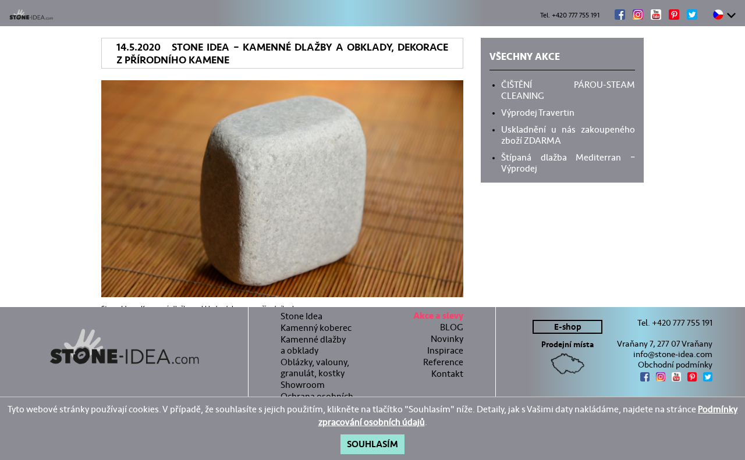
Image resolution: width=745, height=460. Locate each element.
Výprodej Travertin (537, 111)
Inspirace (445, 350)
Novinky (447, 338)
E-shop (567, 327)
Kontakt (447, 373)
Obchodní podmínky (675, 365)
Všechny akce (524, 58)
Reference (443, 362)
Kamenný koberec (316, 327)
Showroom (303, 384)
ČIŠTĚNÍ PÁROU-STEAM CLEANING (568, 89)
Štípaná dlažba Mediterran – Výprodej (568, 162)
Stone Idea (301, 316)
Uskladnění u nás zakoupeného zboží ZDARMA (568, 134)
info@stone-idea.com (672, 354)
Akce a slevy (438, 317)
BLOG (451, 327)
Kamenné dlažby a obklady (313, 345)
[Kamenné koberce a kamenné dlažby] (124, 347)
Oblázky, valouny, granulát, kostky (315, 367)
